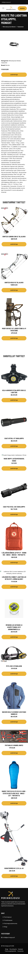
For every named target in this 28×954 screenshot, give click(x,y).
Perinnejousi (8, 917)
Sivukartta (20, 951)
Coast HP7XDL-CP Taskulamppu (14, 438)
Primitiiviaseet (8, 920)
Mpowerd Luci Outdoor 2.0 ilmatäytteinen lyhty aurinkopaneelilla (14, 627)
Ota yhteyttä (13, 949)
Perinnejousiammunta (10, 923)
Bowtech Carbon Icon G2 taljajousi (14, 236)
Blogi (5, 927)
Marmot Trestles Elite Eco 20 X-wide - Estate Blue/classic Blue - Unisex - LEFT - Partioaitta (14, 793)
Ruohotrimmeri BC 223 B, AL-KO (14, 868)
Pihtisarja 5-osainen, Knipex (14, 745)
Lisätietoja (14, 74)
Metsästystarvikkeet (9, 27)
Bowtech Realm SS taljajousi (14, 282)
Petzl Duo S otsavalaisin (14, 666)
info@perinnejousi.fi (6, 2)
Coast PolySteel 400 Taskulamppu (14, 507)
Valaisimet (20, 27)
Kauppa (22, 8)
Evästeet (20, 949)
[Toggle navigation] (3, 8)
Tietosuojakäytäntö (10, 951)
